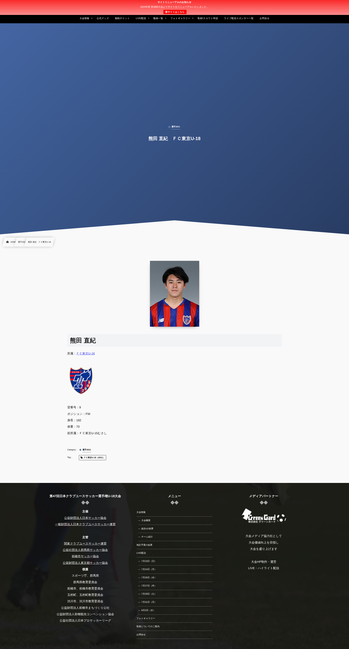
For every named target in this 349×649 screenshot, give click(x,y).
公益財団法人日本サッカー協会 (85, 518)
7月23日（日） (149, 561)
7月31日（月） (149, 602)
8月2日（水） (148, 610)
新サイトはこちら (174, 12)
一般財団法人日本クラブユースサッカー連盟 (85, 524)
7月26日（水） (149, 577)
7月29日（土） (149, 594)
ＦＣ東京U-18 (85, 353)
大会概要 (146, 520)
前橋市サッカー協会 (85, 556)
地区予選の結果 (145, 545)
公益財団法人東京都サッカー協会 (85, 563)
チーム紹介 (147, 536)
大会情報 (141, 512)
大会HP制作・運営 (263, 562)
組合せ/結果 (147, 528)
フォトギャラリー (146, 618)
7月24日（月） (149, 569)
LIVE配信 (141, 553)
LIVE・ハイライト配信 (263, 568)
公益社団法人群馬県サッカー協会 (85, 550)
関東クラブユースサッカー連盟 (85, 543)
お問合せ (141, 634)
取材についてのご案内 (148, 626)
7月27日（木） (149, 585)
